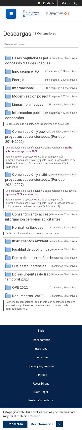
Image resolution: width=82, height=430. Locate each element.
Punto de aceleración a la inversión (40, 258)
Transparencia (41, 340)
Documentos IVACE (28, 296)
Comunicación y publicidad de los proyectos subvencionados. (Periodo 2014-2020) (35, 136)
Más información (42, 424)
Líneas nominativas (27, 104)
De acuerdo (15, 424)
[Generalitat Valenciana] (32, 13)
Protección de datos (41, 400)
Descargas (41, 357)
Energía (18, 80)
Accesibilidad (41, 383)
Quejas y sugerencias (29, 266)
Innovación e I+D (25, 71)
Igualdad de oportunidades (33, 249)
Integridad (41, 348)
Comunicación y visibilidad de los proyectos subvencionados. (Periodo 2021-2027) (35, 179)
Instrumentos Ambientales (33, 241)
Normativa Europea (27, 227)
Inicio (41, 330)
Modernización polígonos (32, 96)
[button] (75, 3)
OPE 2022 (20, 287)
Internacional (23, 88)
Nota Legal (41, 391)
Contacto (41, 374)
